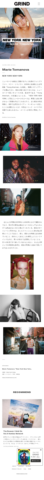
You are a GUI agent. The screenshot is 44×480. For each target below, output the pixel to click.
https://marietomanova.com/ (9, 377)
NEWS (8, 65)
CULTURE (4, 65)
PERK (29, 469)
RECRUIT (28, 466)
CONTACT (21, 466)
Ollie (25, 469)
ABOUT (14, 466)
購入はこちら (35, 460)
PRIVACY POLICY (17, 469)
